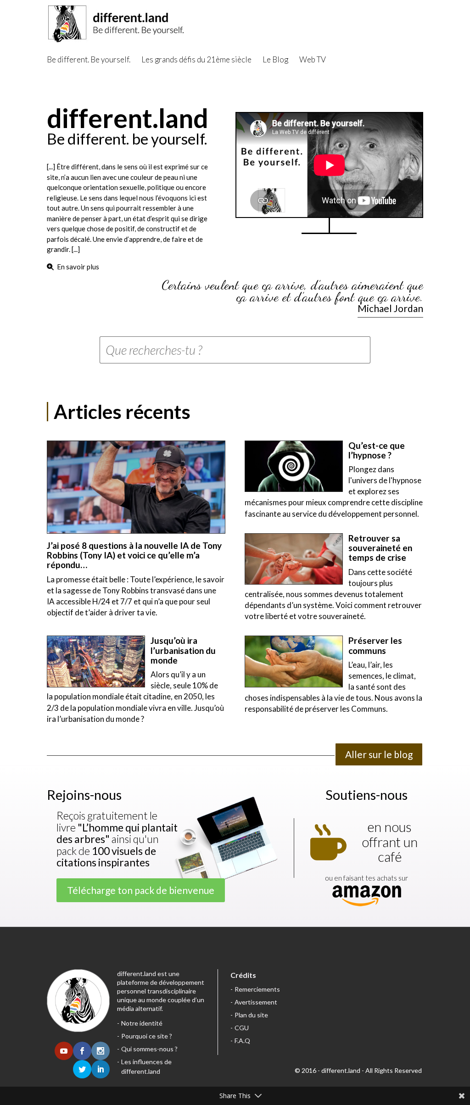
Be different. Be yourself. (88, 59)
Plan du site (251, 1015)
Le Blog (275, 59)
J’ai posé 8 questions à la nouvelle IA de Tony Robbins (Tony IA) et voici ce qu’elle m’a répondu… (134, 555)
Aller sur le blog (379, 754)
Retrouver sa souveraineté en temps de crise (380, 548)
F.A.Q (242, 1040)
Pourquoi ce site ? (146, 1036)
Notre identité (141, 1023)
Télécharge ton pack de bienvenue (140, 890)
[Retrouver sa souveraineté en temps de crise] (294, 559)
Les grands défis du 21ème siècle (196, 59)
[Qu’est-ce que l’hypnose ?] (294, 466)
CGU (242, 1028)
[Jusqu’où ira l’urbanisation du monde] (96, 661)
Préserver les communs (375, 645)
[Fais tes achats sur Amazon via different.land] (366, 896)
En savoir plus (78, 266)
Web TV (312, 59)
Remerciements (257, 989)
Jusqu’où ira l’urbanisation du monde (183, 650)
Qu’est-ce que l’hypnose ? (376, 450)
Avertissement (256, 1002)
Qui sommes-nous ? (149, 1049)
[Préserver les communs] (294, 661)
